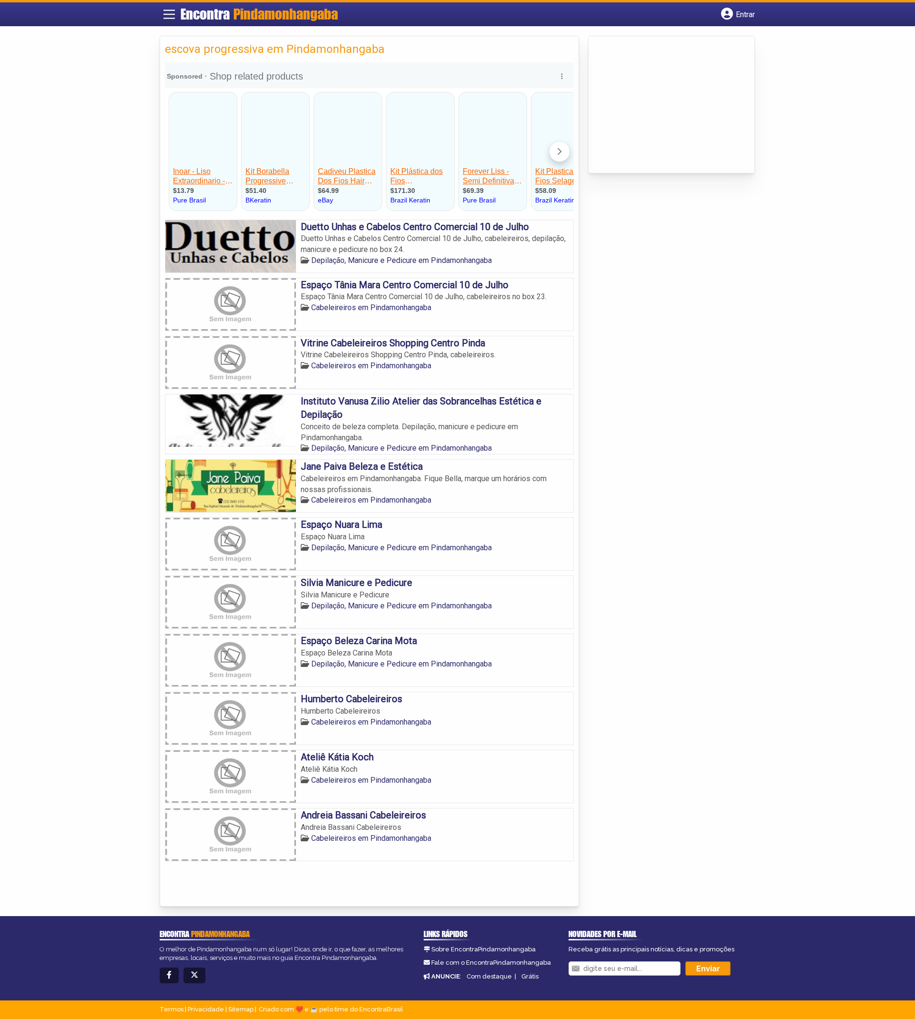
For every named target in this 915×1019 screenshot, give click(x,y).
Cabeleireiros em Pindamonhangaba (371, 307)
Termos (171, 1009)
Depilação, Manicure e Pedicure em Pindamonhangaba (401, 260)
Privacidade (206, 1009)
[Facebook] (169, 975)
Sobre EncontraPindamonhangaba (483, 949)
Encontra (259, 13)
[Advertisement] (664, 105)
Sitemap (241, 1009)
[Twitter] (194, 975)
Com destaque (489, 976)
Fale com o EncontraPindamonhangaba (491, 962)
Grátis (530, 976)
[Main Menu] (169, 14)
